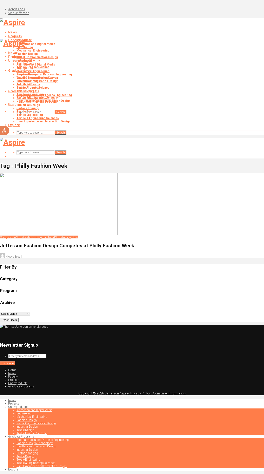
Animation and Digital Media (35, 44)
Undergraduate (20, 61)
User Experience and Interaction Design (43, 121)
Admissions (16, 9)
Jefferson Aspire (117, 393)
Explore (14, 125)
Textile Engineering (29, 114)
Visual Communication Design (37, 57)
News (12, 32)
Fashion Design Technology (35, 98)
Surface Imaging (27, 108)
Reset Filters (9, 319)
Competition (8, 237)
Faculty (13, 376)
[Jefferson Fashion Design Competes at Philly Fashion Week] (59, 234)
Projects (15, 36)
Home (12, 370)
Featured (49, 237)
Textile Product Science (32, 87)
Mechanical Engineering (33, 50)
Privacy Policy (140, 393)
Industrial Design (28, 81)
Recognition (70, 237)
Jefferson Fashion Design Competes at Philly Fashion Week (67, 246)
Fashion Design (27, 53)
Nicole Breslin (14, 256)
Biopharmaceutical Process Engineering (44, 74)
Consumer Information (169, 393)
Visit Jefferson (18, 13)
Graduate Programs (23, 91)
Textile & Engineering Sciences (37, 118)
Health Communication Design (37, 101)
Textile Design (26, 84)
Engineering (24, 67)
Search (60, 112)
